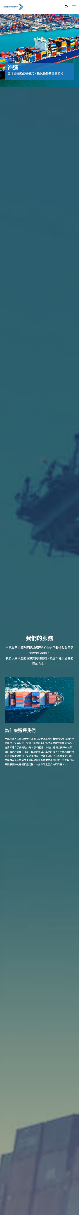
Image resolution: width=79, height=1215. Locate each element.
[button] (74, 7)
